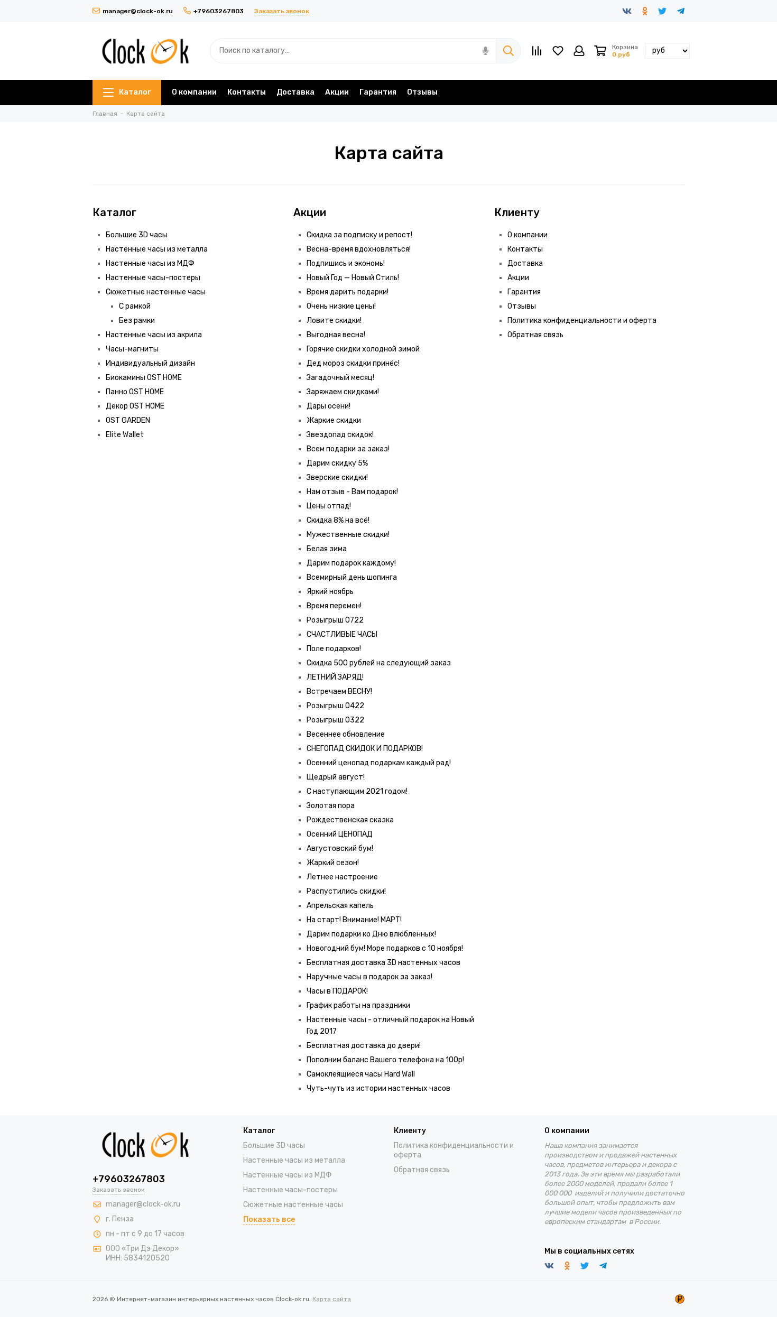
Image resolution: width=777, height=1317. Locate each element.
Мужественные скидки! (348, 534)
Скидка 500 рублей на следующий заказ (379, 662)
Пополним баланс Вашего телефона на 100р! (385, 1059)
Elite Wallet (125, 434)
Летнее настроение (342, 877)
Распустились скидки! (346, 891)
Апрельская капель (340, 905)
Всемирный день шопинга (352, 577)
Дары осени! (328, 406)
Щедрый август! (336, 777)
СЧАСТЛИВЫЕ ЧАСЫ (342, 634)
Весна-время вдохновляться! (359, 249)
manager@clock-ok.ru (138, 11)
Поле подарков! (334, 648)
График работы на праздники (358, 1005)
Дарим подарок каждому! (351, 563)
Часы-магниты (132, 349)
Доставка (295, 92)
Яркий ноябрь (330, 591)
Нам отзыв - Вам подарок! (352, 491)
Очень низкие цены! (341, 306)
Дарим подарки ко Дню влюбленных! (371, 934)
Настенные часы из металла (157, 249)
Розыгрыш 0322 (335, 720)
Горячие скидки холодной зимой (363, 349)
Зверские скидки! (337, 477)
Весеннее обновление (346, 734)
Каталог (135, 92)
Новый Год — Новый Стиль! (353, 277)
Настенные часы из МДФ (150, 263)
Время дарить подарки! (347, 291)
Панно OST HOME (135, 391)
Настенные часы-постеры (153, 277)
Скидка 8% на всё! (338, 520)
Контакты (246, 92)
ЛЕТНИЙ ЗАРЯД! (335, 677)
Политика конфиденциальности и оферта (581, 320)
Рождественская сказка (350, 819)
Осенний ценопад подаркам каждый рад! (379, 762)
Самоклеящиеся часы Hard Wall (361, 1074)
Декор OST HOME (135, 406)
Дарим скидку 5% (337, 463)
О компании (194, 92)
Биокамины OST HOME (144, 377)
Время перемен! (334, 605)
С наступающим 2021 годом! (357, 791)
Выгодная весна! (336, 334)
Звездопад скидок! (340, 434)
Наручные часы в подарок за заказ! (369, 976)
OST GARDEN (128, 420)
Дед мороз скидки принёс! (353, 363)
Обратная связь (535, 334)
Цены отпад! (329, 506)
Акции (337, 92)
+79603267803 (218, 11)
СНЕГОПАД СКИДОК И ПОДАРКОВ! (365, 748)
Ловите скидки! (334, 320)
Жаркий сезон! (333, 862)
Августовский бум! (340, 848)
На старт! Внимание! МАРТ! (354, 919)
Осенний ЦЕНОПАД (340, 834)
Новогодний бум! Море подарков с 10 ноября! (385, 948)
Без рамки (137, 320)
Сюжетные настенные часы (156, 291)
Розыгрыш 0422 (335, 705)
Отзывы (422, 92)
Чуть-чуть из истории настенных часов (378, 1088)
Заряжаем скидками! (343, 391)
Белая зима (327, 548)
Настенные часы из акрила (154, 334)
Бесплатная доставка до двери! (364, 1045)
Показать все (269, 1219)
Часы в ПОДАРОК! (337, 991)
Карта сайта (331, 1299)
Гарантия (377, 92)
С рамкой (135, 306)
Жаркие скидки (334, 420)
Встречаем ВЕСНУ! (339, 691)
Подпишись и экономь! (346, 263)
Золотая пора (331, 805)
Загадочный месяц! (340, 377)
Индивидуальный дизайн (150, 363)
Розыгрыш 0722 (335, 620)
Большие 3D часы (137, 234)
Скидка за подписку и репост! (359, 234)
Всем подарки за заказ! (348, 448)
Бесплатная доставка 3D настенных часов (383, 962)
